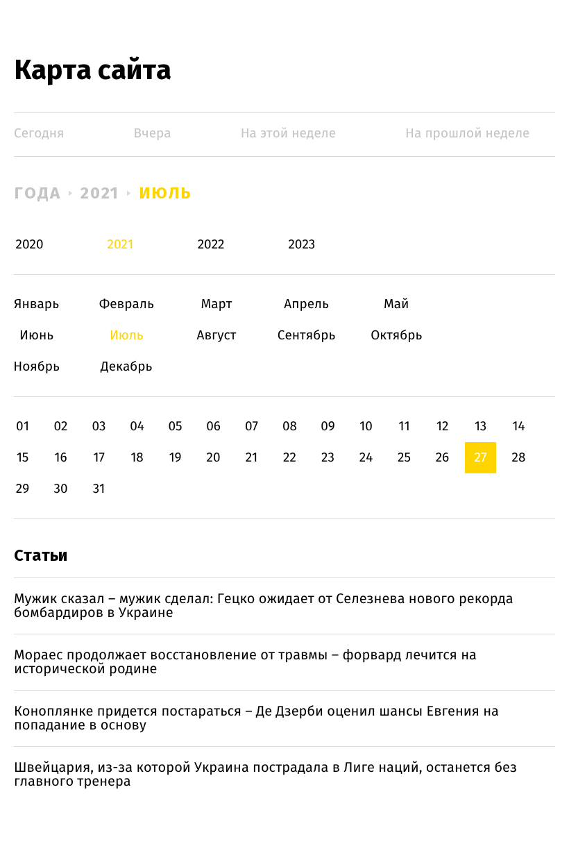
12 (442, 426)
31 (99, 489)
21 (252, 458)
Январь (36, 304)
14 (518, 426)
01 (22, 426)
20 (213, 458)
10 (366, 426)
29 (22, 489)
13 (481, 426)
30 (60, 489)
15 (23, 458)
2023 (301, 245)
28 (519, 458)
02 (60, 426)
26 (443, 458)
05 (175, 426)
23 (327, 458)
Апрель (306, 304)
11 (403, 426)
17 (99, 458)
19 (175, 458)
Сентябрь (306, 336)
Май (396, 304)
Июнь (36, 336)
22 (289, 458)
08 (289, 426)
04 (137, 426)
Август (216, 336)
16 (60, 458)
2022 (211, 245)
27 (481, 458)
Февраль (126, 304)
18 (137, 458)
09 (328, 426)
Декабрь (126, 367)
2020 (30, 245)
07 (251, 426)
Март (216, 304)
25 (404, 458)
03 (98, 426)
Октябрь (396, 336)
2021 (100, 193)
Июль (165, 193)
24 (366, 458)
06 (213, 426)
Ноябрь (36, 367)
